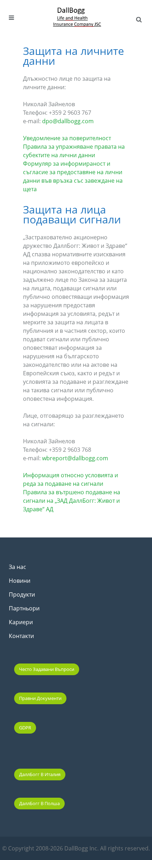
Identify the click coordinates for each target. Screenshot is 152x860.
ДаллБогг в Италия (39, 774)
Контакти (21, 636)
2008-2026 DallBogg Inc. (68, 848)
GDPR (25, 727)
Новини (19, 581)
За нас (17, 567)
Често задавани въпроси (46, 669)
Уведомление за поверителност (67, 138)
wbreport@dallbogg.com (75, 458)
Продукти (22, 594)
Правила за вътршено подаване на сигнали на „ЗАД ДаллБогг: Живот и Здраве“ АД (71, 500)
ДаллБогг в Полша (39, 803)
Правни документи (40, 698)
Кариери (21, 622)
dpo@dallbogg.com (68, 121)
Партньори (24, 608)
